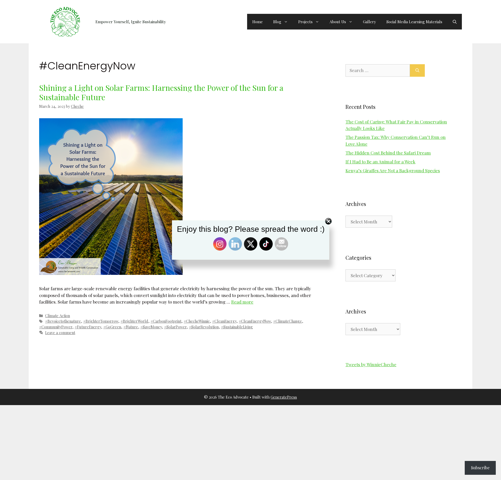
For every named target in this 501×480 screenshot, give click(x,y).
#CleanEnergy (224, 321)
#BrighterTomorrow (100, 321)
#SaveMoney (151, 326)
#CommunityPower (55, 326)
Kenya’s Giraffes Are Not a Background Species (392, 170)
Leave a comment (60, 332)
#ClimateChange (287, 321)
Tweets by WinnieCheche (370, 364)
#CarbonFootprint (166, 321)
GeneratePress (284, 397)
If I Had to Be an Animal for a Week (380, 161)
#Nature (130, 326)
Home (257, 21)
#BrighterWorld (134, 321)
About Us (338, 21)
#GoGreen (112, 326)
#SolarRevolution (204, 326)
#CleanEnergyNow (255, 321)
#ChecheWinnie (197, 321)
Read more (242, 302)
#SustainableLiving (237, 326)
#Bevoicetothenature (63, 321)
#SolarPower (175, 326)
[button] (455, 21)
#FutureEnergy (88, 326)
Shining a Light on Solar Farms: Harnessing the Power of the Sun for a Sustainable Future (161, 92)
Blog (277, 21)
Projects (305, 21)
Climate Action (57, 315)
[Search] (417, 70)
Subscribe (480, 467)
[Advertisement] (156, 441)
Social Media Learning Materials (414, 21)
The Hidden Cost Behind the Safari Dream (388, 153)
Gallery (369, 21)
